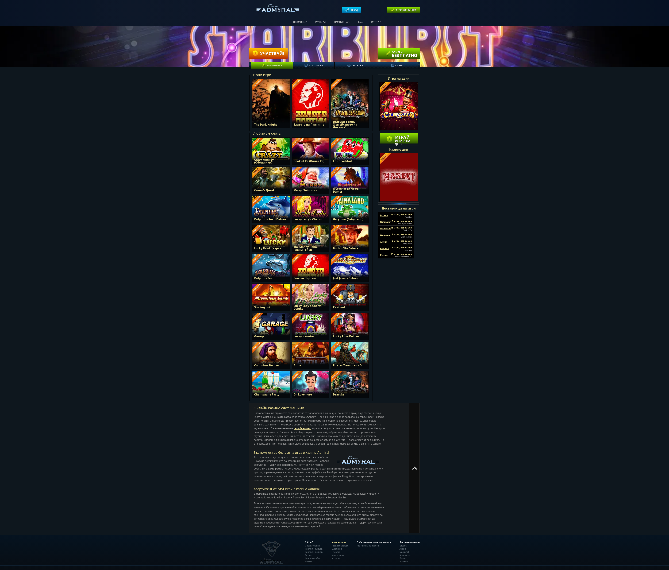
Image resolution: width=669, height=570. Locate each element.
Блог (360, 22)
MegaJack (404, 552)
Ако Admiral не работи (368, 546)
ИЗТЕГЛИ (376, 22)
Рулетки (357, 65)
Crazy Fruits (407, 243)
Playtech (403, 561)
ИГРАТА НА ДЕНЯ (402, 139)
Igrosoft (402, 546)
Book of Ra (407, 230)
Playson (403, 558)
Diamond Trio (406, 237)
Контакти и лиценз (314, 549)
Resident (408, 217)
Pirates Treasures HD (403, 257)
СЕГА (271, 152)
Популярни (274, 65)
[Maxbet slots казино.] (398, 177)
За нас (308, 555)
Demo (274, 112)
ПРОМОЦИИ (300, 22)
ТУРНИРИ (320, 22)
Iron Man (408, 250)
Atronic (402, 549)
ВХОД (354, 10)
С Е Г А (275, 102)
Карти (399, 65)
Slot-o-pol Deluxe (405, 223)
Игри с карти (338, 555)
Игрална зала (339, 542)
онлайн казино (302, 428)
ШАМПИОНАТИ (341, 22)
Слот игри (316, 65)
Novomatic (404, 555)
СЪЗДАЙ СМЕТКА (405, 10)
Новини (309, 561)
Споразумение (312, 546)
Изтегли (336, 558)
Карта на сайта (312, 558)
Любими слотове (340, 546)
